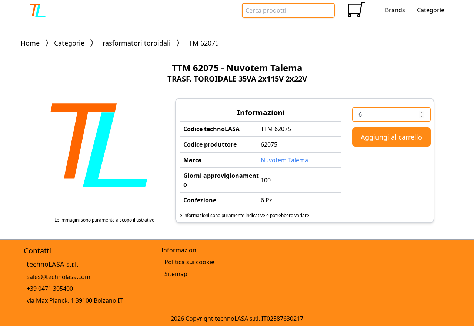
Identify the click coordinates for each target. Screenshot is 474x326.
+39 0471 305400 (50, 289)
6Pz (266, 200)
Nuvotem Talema (284, 160)
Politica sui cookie (189, 262)
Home (30, 43)
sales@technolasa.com (58, 277)
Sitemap (175, 274)
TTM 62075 (276, 129)
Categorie (69, 43)
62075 (269, 144)
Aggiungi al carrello (391, 137)
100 (266, 180)
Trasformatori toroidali (135, 43)
